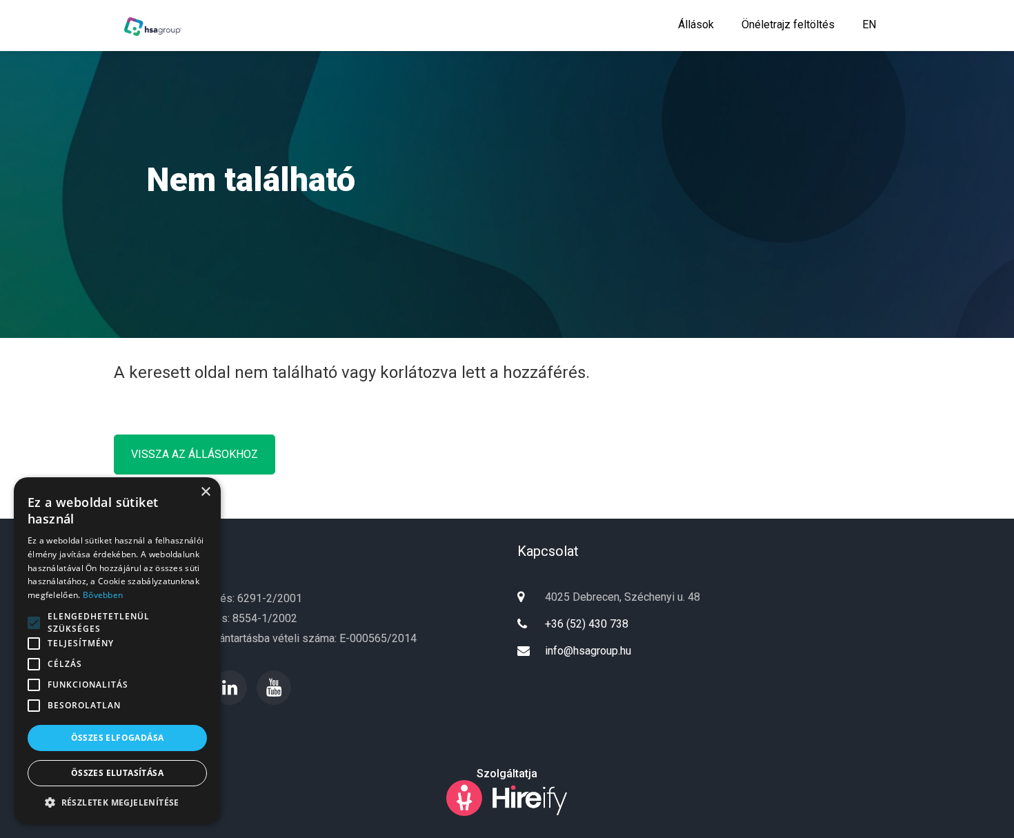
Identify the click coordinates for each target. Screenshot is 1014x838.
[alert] (117, 650)
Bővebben (103, 595)
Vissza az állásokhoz (194, 454)
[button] (117, 802)
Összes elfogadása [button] (117, 738)
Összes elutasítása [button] (117, 773)
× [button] (205, 492)
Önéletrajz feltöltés (788, 24)
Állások (696, 24)
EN (869, 24)
